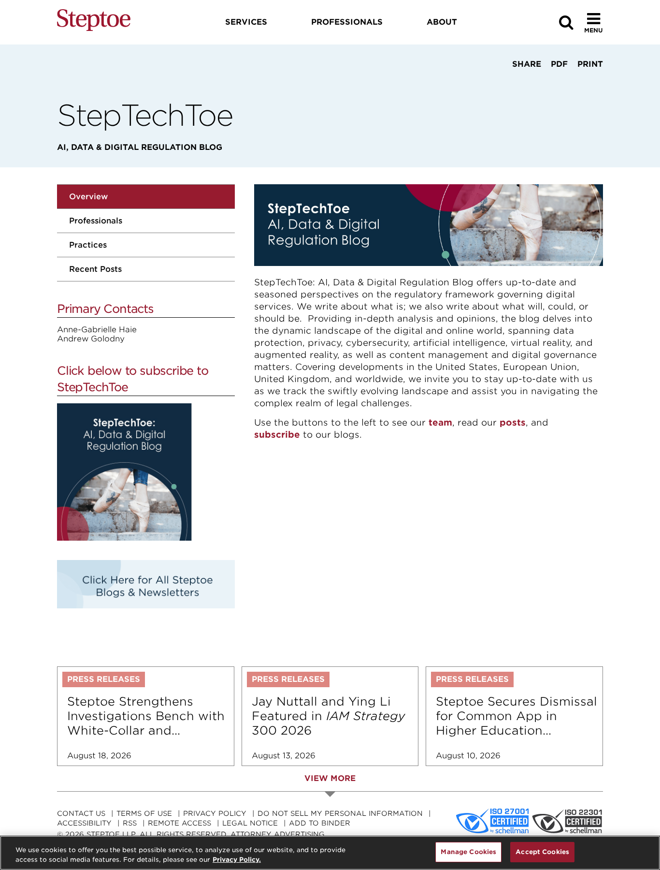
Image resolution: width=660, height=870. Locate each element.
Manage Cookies (468, 851)
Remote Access (179, 823)
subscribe (277, 434)
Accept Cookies (542, 851)
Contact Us (81, 813)
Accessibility (84, 823)
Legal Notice (250, 823)
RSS (130, 823)
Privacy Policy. (237, 859)
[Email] (555, 82)
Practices (88, 245)
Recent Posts (95, 269)
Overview (88, 196)
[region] (330, 853)
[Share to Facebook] (495, 82)
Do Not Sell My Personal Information (340, 813)
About (442, 22)
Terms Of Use (144, 813)
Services (246, 22)
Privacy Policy (214, 813)
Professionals (95, 220)
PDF (559, 64)
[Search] (566, 22)
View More (330, 778)
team (440, 422)
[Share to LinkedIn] (523, 82)
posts (513, 422)
